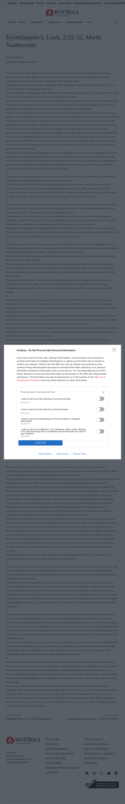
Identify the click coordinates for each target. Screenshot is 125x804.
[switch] (100, 399)
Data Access (62, 453)
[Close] (115, 350)
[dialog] (62, 402)
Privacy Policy (79, 453)
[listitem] (62, 392)
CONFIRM (40, 443)
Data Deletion (45, 453)
